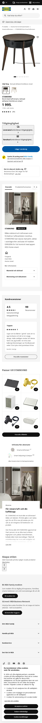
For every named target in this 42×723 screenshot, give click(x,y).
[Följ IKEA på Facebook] (19, 663)
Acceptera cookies (21, 706)
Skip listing (5, 562)
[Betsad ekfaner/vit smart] (14, 90)
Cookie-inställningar (21, 717)
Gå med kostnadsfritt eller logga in (19, 158)
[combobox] (20, 15)
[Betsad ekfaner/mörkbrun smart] (6, 90)
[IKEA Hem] (6, 9)
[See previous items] (4, 565)
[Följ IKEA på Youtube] (14, 663)
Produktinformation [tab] (23, 187)
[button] (9, 256)
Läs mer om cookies (11, 701)
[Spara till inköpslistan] (38, 37)
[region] (21, 53)
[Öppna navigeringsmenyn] (38, 9)
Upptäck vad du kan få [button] (15, 161)
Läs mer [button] (18, 174)
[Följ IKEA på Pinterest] (24, 663)
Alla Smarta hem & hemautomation (21, 461)
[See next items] (34, 187)
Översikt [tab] (8, 187)
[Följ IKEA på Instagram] (9, 663)
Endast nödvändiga (21, 712)
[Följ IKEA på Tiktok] (4, 663)
